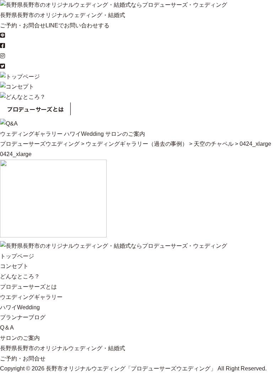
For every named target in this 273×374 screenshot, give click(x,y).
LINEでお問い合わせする (77, 25)
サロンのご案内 (125, 134)
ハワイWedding (84, 134)
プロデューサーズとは (28, 287)
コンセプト (14, 266)
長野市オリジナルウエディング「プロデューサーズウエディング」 (131, 368)
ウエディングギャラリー (31, 297)
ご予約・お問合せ (23, 25)
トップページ (17, 256)
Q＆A (7, 328)
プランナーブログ (23, 317)
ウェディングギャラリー (31, 134)
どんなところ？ (20, 276)
